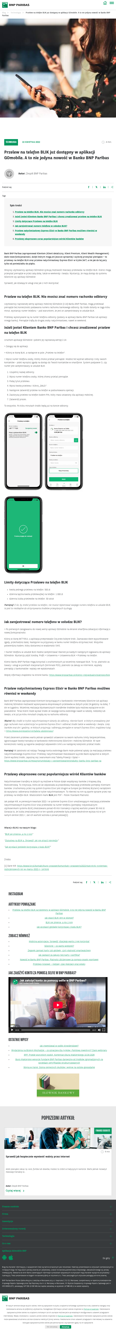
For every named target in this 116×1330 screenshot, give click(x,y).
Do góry (107, 1258)
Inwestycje (7, 1221)
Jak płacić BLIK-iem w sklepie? (59, 918)
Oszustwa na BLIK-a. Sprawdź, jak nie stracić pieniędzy (31, 841)
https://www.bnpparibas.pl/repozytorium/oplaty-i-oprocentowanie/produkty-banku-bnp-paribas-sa (52, 761)
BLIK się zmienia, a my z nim (18, 834)
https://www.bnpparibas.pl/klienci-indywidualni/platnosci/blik (79, 675)
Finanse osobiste (10, 1207)
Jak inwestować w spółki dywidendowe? (59, 1046)
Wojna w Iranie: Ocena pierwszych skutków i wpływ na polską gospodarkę (59, 1067)
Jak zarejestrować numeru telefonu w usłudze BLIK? (41, 226)
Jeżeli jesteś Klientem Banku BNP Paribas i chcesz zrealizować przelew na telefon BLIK (58, 217)
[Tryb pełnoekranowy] (103, 1030)
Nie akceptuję (52, 1327)
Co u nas (6, 1244)
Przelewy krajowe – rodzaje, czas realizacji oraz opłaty (59, 964)
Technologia (16, 13)
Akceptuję (65, 1327)
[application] (58, 1005)
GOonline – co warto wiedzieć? (59, 946)
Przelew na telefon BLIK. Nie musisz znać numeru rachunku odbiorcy (49, 212)
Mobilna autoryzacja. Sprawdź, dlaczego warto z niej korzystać (59, 941)
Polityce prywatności (91, 1309)
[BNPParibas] (16, 1299)
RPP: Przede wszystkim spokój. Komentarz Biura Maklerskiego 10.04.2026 (59, 1055)
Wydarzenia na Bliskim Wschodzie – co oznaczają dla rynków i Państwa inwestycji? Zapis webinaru (59, 1050)
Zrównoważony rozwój (14, 1229)
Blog (105, 3)
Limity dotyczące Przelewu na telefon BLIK (36, 221)
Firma (5, 1214)
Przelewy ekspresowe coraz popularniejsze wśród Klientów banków (49, 239)
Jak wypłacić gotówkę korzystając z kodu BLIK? (27, 847)
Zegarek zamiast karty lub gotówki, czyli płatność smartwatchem (59, 951)
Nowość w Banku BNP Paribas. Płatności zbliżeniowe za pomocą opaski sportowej (59, 960)
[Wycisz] (99, 1030)
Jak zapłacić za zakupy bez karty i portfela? (59, 955)
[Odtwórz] (12, 1030)
